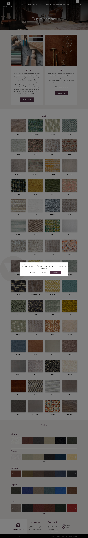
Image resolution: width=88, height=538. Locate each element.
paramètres (44, 268)
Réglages (32, 272)
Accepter (55, 272)
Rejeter (44, 272)
